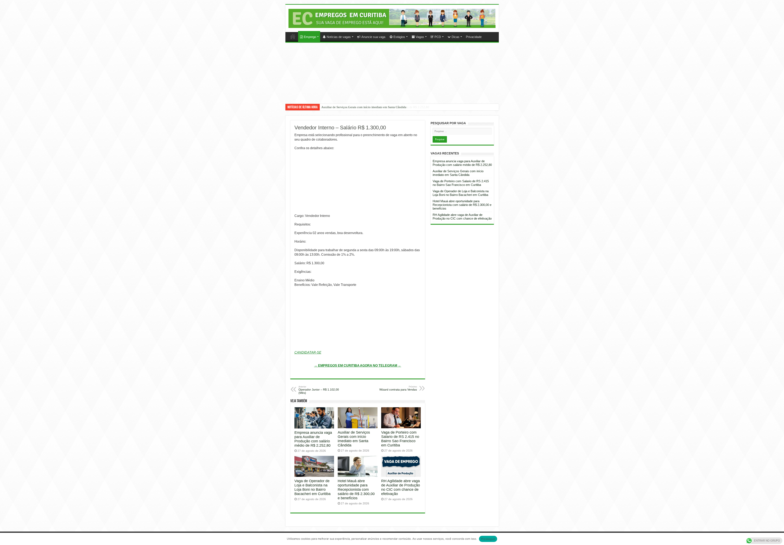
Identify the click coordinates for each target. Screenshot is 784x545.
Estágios (399, 37)
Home (292, 36)
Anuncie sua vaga (373, 37)
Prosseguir (488, 539)
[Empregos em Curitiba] (392, 18)
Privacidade (474, 37)
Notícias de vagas (339, 37)
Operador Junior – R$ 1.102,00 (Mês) (318, 389)
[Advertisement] (392, 76)
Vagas (420, 37)
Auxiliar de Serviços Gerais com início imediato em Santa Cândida (363, 107)
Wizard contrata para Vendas (398, 388)
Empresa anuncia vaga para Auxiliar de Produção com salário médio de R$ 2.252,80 (313, 439)
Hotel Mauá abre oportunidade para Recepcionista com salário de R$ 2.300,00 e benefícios (356, 489)
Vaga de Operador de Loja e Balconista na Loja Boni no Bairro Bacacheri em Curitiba (312, 487)
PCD (437, 37)
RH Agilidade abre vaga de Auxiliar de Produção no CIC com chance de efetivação (400, 487)
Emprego (310, 37)
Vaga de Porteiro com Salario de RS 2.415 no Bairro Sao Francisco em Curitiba (400, 438)
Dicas (455, 37)
